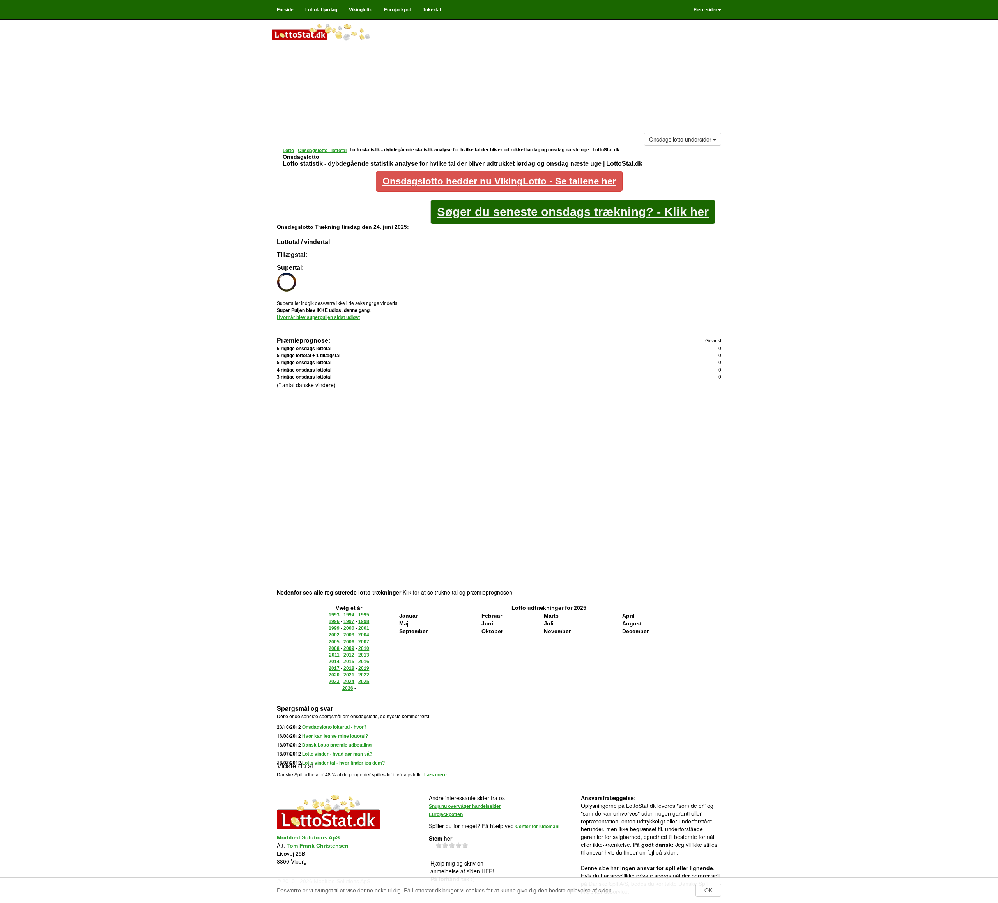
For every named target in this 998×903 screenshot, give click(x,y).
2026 (347, 688)
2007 (363, 641)
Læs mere (435, 774)
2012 (348, 655)
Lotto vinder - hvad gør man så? (337, 754)
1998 (363, 621)
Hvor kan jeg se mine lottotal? (335, 736)
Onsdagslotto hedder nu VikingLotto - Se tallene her (499, 181)
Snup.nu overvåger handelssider (465, 806)
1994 (348, 615)
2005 (334, 641)
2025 (363, 681)
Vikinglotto (360, 9)
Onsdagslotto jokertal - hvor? (334, 727)
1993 (334, 615)
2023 (334, 681)
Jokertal (432, 9)
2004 (363, 634)
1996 (334, 621)
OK (708, 890)
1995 (363, 615)
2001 (363, 628)
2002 (334, 634)
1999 (334, 628)
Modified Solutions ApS (308, 837)
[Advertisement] (556, 78)
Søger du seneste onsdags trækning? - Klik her (573, 212)
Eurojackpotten (446, 814)
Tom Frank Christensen (318, 846)
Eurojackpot (397, 9)
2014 (334, 661)
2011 (334, 655)
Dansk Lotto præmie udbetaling (337, 745)
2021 (348, 675)
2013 (363, 655)
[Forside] (328, 32)
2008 (334, 648)
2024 (348, 681)
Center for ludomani (537, 826)
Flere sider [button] (705, 9)
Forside (285, 9)
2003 (348, 634)
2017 (334, 668)
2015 (348, 661)
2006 (348, 641)
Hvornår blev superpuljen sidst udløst (318, 317)
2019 (363, 668)
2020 (334, 675)
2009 (348, 648)
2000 (348, 628)
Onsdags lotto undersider (681, 139)
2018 (348, 668)
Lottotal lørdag (321, 9)
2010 (363, 648)
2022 (363, 675)
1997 (348, 621)
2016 (363, 661)
